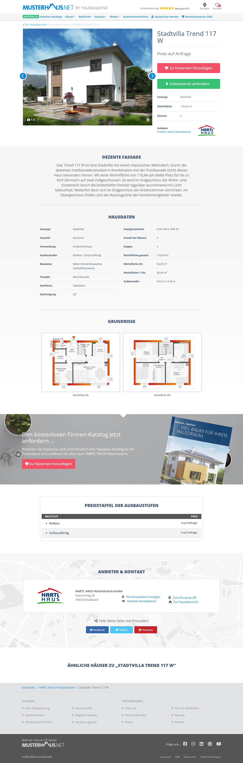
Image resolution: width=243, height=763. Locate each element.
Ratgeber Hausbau (86, 715)
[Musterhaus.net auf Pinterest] (212, 744)
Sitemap (180, 715)
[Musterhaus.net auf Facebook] (187, 744)
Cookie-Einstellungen (210, 756)
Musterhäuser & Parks (38, 722)
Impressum (165, 756)
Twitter (123, 630)
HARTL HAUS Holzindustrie (57, 687)
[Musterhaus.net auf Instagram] (195, 744)
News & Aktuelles (135, 715)
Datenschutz (190, 756)
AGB (177, 756)
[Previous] (23, 76)
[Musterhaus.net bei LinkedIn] (204, 744)
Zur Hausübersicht (36, 24)
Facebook (99, 630)
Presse (129, 722)
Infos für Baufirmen (187, 708)
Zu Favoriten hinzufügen (191, 68)
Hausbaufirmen (34, 715)
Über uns (130, 708)
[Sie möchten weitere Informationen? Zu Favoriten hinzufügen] (87, 77)
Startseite (28, 687)
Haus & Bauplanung (37, 708)
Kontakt (179, 722)
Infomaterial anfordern (191, 83)
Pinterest (147, 630)
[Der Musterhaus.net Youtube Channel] (218, 744)
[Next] (152, 76)
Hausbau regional (86, 722)
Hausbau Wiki (83, 708)
